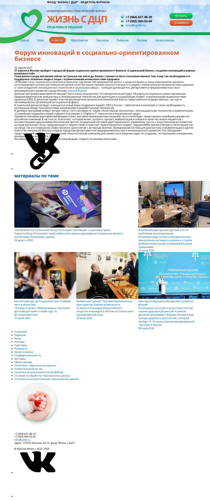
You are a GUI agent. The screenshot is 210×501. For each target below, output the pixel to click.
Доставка (20, 358)
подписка (26, 429)
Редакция (123, 40)
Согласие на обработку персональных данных (42, 375)
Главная (24, 40)
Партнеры (102, 40)
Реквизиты (21, 348)
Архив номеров (164, 40)
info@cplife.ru (136, 25)
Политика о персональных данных (35, 365)
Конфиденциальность (27, 355)
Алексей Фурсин (77, 90)
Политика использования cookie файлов (38, 372)
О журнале (20, 331)
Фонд (40, 40)
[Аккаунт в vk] (37, 472)
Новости (57, 40)
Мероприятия (79, 40)
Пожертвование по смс (28, 369)
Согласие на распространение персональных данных (46, 379)
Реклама (142, 40)
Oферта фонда (23, 362)
